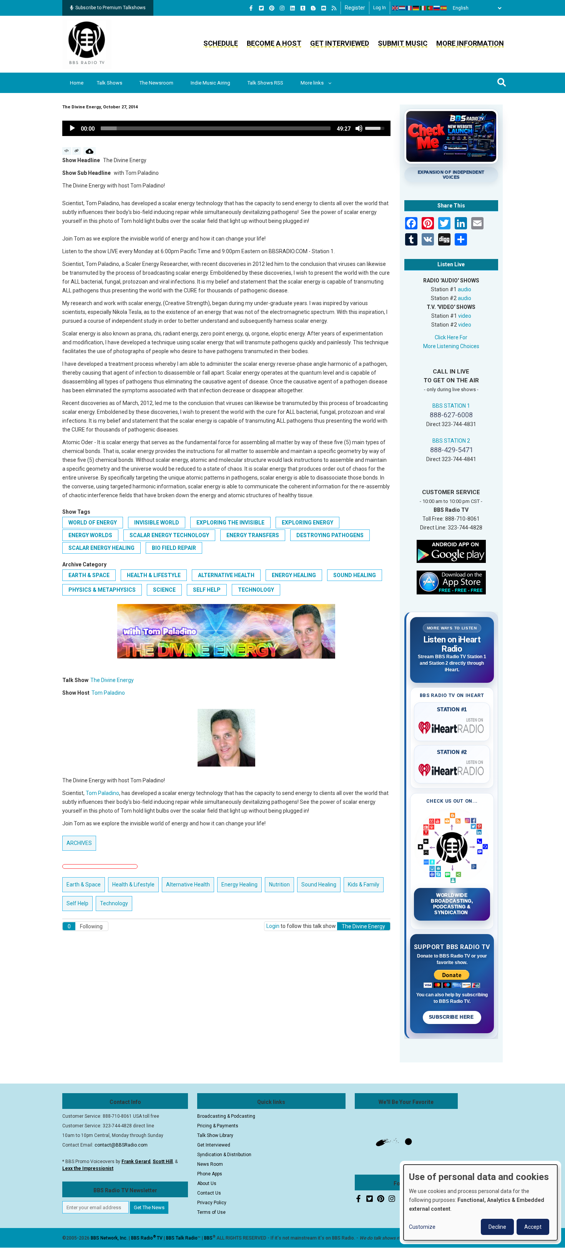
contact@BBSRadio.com (121, 1145)
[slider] (216, 128)
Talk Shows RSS (265, 83)
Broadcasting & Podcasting (226, 1116)
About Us (206, 1183)
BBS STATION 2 (451, 441)
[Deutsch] (416, 8)
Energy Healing (294, 575)
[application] (226, 128)
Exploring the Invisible (230, 522)
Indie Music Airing (210, 83)
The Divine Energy (112, 680)
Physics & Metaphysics (102, 590)
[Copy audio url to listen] (76, 151)
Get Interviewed (339, 43)
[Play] (72, 128)
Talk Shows (109, 83)
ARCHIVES (79, 843)
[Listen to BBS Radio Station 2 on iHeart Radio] (452, 768)
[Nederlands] (402, 8)
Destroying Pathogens (330, 535)
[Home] (86, 44)
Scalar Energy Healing (101, 548)
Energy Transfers (252, 535)
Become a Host (274, 43)
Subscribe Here (452, 1017)
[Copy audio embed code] (66, 151)
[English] (395, 8)
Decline (497, 1227)
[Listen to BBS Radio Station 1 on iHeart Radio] (452, 726)
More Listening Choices (451, 346)
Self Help (207, 590)
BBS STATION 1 (451, 406)
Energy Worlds (90, 535)
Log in (379, 7)
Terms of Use (211, 1212)
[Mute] (359, 128)
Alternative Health (226, 575)
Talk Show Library (215, 1135)
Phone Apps (209, 1174)
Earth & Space (89, 575)
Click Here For (451, 337)
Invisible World (156, 522)
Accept (533, 1227)
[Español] (443, 8)
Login (272, 926)
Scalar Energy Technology (169, 535)
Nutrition (279, 884)
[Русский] (437, 8)
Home (76, 83)
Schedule (220, 43)
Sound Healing (354, 575)
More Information (470, 43)
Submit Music (402, 43)
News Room (210, 1164)
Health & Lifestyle (154, 575)
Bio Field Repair (174, 548)
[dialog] (480, 1202)
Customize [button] (422, 1227)
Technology (256, 590)
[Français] (409, 8)
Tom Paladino (108, 693)
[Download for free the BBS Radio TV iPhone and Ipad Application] (451, 582)
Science (164, 590)
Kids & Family (363, 884)
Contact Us (209, 1193)
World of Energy (92, 522)
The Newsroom (156, 83)
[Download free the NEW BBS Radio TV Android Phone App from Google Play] (451, 551)
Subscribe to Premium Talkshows (110, 7)
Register (355, 8)
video (464, 316)
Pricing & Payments (217, 1126)
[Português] (430, 8)
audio (464, 289)
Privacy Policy (211, 1202)
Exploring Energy (307, 522)
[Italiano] (423, 8)
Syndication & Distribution (224, 1154)
